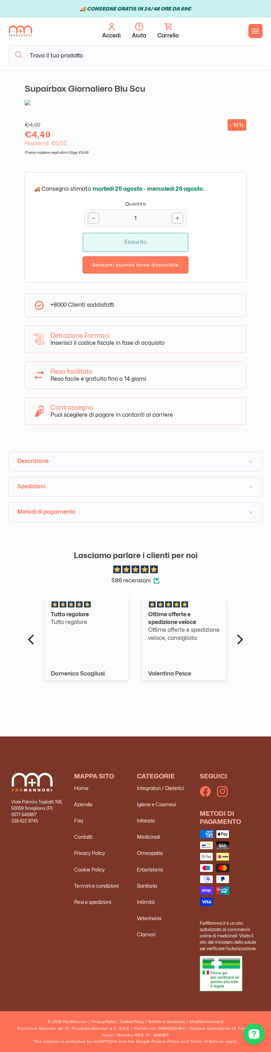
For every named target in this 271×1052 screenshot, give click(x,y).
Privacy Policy (89, 853)
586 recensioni (131, 580)
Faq (78, 821)
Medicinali (148, 837)
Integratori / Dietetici (160, 788)
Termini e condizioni (96, 886)
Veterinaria (149, 918)
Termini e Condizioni (166, 1021)
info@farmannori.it (206, 1021)
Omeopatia (150, 853)
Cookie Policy (89, 870)
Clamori (146, 934)
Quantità (135, 204)
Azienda (83, 804)
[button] (168, 31)
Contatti (83, 837)
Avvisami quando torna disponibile (135, 265)
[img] (135, 570)
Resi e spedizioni (92, 902)
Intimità (146, 902)
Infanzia (146, 821)
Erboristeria (150, 870)
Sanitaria (147, 886)
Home (81, 788)
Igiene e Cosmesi (156, 804)
